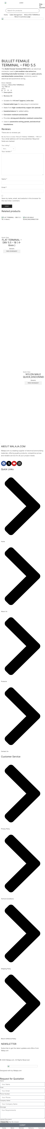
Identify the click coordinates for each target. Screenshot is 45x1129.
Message (3, 1107)
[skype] (11, 90)
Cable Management (16, 15)
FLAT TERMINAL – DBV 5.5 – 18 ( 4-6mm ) (12, 242)
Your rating (6, 145)
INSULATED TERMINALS (32, 15)
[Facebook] (2, 90)
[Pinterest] (4, 90)
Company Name (5, 1100)
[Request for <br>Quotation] (40, 1)
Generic (8, 83)
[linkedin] (8, 90)
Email (4, 187)
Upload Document (6, 1119)
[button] (2, 4)
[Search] (36, 11)
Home (6, 15)
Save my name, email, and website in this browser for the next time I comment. (21, 199)
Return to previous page (22, 17)
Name (4, 179)
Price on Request (11, 251)
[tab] (8, 92)
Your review (7, 151)
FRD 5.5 (7, 86)
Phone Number (5, 1094)
